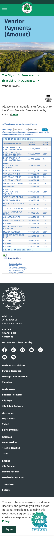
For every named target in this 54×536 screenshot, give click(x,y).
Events (6, 460)
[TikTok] (13, 349)
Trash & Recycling (11, 448)
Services (7, 437)
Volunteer (7, 382)
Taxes (5, 453)
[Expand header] (4, 10)
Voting (5, 424)
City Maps (7, 400)
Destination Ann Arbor (13, 477)
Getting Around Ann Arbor (15, 376)
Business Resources (12, 395)
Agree (9, 529)
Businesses (8, 389)
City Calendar (8, 466)
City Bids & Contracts (12, 406)
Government (9, 413)
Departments (9, 418)
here (15, 114)
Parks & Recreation (11, 371)
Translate (8, 484)
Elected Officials (10, 430)
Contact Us (7, 337)
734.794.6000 (9, 333)
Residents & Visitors (14, 365)
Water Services (9, 442)
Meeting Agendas (11, 471)
